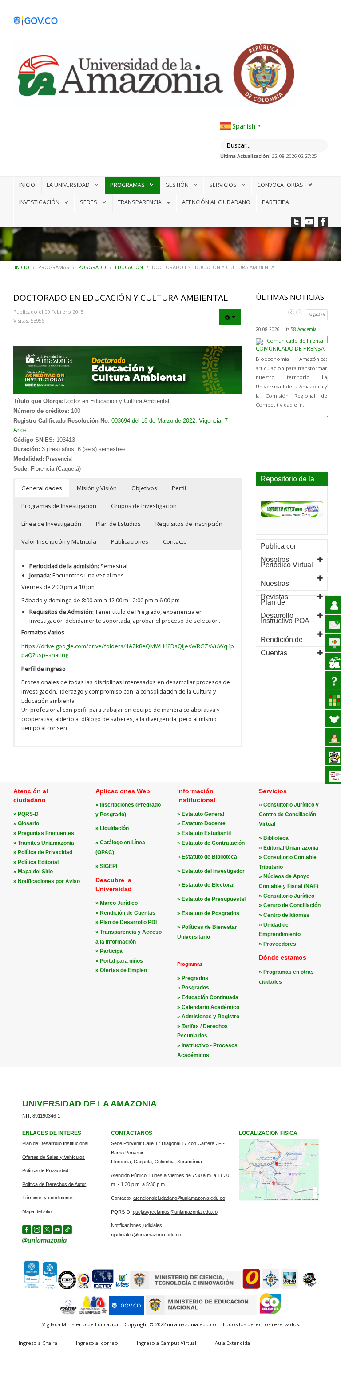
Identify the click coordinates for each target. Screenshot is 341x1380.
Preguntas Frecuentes (46, 833)
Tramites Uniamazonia (46, 843)
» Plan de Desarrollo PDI (126, 922)
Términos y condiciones (48, 1197)
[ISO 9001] (39, 1287)
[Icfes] (122, 1288)
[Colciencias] (185, 1288)
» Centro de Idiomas (284, 915)
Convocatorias (280, 185)
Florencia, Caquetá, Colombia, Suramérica (156, 1161)
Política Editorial (38, 862)
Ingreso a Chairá (38, 1343)
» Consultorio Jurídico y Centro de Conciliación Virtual (289, 814)
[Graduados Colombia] (251, 1288)
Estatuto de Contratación (213, 843)
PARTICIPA (275, 202)
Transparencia (140, 202)
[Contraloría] (84, 1288)
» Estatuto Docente (201, 823)
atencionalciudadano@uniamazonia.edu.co (179, 1198)
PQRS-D (28, 814)
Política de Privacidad (45, 852)
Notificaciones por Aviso (49, 881)
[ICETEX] (103, 1288)
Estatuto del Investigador (213, 871)
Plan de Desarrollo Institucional (55, 1143)
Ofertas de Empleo (123, 970)
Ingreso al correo (97, 1343)
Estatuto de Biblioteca (209, 857)
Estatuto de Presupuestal (214, 899)
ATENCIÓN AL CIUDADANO (216, 202)
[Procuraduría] (271, 1288)
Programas (127, 185)
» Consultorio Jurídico (286, 896)
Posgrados (195, 988)
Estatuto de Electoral (208, 885)
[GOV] (126, 1313)
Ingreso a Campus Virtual (166, 1343)
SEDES (88, 202)
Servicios (223, 185)
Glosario (28, 823)
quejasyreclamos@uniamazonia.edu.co (175, 1212)
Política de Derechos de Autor (54, 1184)
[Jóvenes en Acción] (309, 1288)
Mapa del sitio (37, 1211)
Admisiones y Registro (210, 1016)
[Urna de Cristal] (289, 1288)
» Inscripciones (115, 805)
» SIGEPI (106, 866)
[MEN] (201, 1313)
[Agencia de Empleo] (93, 1313)
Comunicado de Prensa (290, 348)
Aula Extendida (232, 1343)
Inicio (27, 185)
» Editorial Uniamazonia (288, 848)
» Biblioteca (274, 838)
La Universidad (68, 185)
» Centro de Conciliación (290, 905)
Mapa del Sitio (35, 871)
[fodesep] (68, 1313)
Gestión (177, 185)
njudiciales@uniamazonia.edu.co (146, 1234)
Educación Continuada (210, 997)
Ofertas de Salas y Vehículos (53, 1157)
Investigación (39, 202)
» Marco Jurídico (116, 903)
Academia (307, 329)
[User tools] (230, 317)
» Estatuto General (200, 814)
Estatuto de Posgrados (210, 913)
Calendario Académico (210, 1007)
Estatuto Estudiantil (206, 833)
